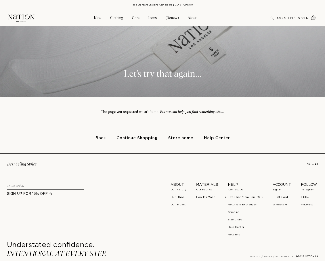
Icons (152, 18)
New (97, 18)
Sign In (303, 18)
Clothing (116, 18)
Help (291, 18)
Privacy (255, 257)
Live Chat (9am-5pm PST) (245, 197)
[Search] (272, 18)
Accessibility (284, 257)
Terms (268, 257)
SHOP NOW (186, 5)
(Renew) (172, 18)
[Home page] (21, 18)
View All (312, 164)
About (192, 18)
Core (136, 18)
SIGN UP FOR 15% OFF (27, 193)
